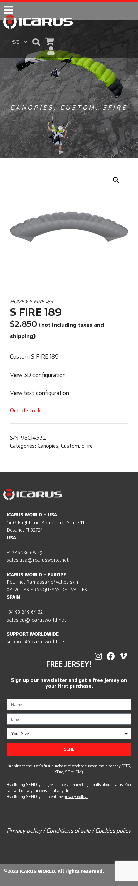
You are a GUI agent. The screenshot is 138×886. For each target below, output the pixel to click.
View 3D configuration (38, 374)
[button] (36, 42)
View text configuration (39, 392)
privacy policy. (76, 796)
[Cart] (49, 41)
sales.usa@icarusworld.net (38, 560)
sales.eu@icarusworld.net (36, 620)
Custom (78, 107)
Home (17, 301)
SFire (115, 107)
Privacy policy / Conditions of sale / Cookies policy (69, 830)
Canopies (32, 107)
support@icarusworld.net (36, 642)
